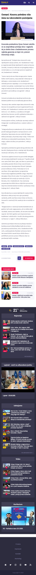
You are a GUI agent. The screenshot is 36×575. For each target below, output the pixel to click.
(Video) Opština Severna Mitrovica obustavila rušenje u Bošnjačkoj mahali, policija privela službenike (18, 492)
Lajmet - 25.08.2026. (18, 383)
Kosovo (4, 246)
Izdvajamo (18, 405)
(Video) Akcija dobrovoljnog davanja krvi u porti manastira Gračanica (18, 486)
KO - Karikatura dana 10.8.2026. (18, 519)
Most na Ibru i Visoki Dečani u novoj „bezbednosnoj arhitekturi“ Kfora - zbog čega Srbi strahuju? (18, 412)
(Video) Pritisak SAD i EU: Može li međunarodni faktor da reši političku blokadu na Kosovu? (18, 466)
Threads (20, 564)
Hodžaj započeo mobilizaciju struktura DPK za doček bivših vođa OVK (18, 322)
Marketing (18, 558)
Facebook (5, 564)
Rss (30, 564)
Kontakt (18, 554)
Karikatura (18, 504)
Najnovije (18, 315)
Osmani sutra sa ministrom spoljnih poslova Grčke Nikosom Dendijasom (18, 275)
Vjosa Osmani (6, 248)
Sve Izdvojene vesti (26, 452)
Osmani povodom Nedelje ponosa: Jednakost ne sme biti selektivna (18, 285)
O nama (18, 544)
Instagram (15, 564)
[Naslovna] (4, 2)
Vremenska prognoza (24, 2)
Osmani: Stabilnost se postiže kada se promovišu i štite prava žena (18, 295)
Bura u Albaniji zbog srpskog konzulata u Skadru (18, 432)
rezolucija (29, 246)
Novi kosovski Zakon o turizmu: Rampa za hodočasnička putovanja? (18, 419)
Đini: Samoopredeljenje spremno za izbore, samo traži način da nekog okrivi (18, 349)
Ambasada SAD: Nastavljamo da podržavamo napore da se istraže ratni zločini (18, 343)
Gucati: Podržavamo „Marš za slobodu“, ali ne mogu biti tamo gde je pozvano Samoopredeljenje (18, 336)
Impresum (18, 549)
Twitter (10, 564)
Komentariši (19, 258)
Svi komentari (29, 258)
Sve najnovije (28, 356)
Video (18, 459)
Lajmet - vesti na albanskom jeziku (18, 365)
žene (10, 246)
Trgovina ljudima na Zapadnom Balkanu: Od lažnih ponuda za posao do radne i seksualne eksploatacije (18, 439)
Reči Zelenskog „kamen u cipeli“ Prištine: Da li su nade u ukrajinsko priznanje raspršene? (18, 426)
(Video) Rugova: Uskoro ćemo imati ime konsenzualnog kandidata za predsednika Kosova (18, 473)
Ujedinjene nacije (18, 246)
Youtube (25, 564)
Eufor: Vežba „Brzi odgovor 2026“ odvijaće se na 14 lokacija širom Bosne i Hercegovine (18, 329)
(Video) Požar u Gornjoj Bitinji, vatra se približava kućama (18, 479)
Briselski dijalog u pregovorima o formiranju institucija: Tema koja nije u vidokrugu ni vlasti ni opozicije (18, 446)
